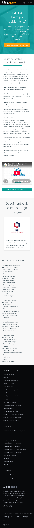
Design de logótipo (9, 374)
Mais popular (7, 346)
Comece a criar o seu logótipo (17, 45)
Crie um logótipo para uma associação (14, 449)
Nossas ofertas (8, 461)
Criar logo (6, 377)
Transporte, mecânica (9, 331)
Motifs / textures (8, 302)
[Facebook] (4, 506)
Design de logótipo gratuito (11, 440)
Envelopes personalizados (11, 396)
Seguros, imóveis (8, 337)
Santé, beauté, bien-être (10, 269)
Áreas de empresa (9, 434)
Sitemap (5, 521)
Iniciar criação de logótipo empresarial (17, 190)
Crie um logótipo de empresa (12, 443)
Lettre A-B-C (7, 293)
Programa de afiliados (10, 475)
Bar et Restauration (9, 280)
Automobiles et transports (11, 267)
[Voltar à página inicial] (9, 2)
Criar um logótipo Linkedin (11, 420)
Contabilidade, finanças (10, 339)
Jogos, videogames (9, 361)
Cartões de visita (8, 384)
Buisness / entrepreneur (10, 307)
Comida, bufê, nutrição (9, 342)
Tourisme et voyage (9, 289)
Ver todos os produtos (10, 402)
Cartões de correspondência (12, 390)
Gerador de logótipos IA (10, 380)
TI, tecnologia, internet (10, 348)
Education (6, 317)
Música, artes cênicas (9, 328)
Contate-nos (7, 481)
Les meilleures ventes (9, 298)
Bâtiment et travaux (9, 278)
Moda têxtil (6, 357)
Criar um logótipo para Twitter (12, 417)
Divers (5, 359)
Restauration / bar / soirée (11, 311)
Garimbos (6, 399)
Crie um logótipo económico (11, 446)
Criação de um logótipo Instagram (13, 414)
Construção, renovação (10, 333)
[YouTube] (11, 506)
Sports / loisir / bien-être (10, 313)
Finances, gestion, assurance (11, 285)
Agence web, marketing (10, 300)
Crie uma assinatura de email (12, 405)
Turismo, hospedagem (10, 324)
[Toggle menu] (31, 2)
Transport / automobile (10, 315)
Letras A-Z (6, 320)
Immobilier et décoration (10, 287)
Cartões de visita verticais (11, 393)
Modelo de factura (8, 408)
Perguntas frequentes (10, 478)
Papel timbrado (8, 387)
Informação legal (8, 517)
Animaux (5, 274)
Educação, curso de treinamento (12, 352)
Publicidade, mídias (8, 335)
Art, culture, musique (9, 282)
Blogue (5, 464)
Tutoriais (6, 458)
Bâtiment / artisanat (9, 309)
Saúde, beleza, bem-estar (11, 322)
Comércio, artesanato (9, 355)
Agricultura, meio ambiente (11, 326)
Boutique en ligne (8, 291)
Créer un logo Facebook (10, 411)
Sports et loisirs (8, 272)
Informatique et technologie (11, 265)
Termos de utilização (22, 517)
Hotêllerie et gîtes (8, 296)
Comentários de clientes (10, 455)
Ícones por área (8, 437)
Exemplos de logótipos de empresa (14, 431)
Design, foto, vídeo (8, 350)
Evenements (7, 304)
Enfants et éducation (9, 276)
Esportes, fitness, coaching (11, 344)
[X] (7, 506)
